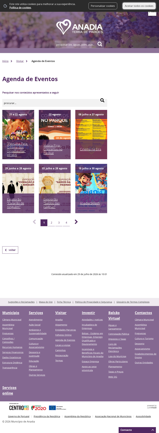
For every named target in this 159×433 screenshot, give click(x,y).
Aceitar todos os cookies (139, 6)
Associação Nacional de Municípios (113, 416)
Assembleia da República (77, 416)
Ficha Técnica (64, 301)
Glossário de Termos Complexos (133, 301)
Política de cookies (20, 7)
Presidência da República (47, 416)
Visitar (20, 61)
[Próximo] (74, 222)
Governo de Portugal (18, 416)
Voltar (12, 250)
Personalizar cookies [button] (103, 6)
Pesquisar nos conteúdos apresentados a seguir (30, 92)
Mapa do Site (46, 301)
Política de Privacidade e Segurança (93, 301)
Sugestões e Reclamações (21, 301)
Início (5, 61)
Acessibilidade (143, 416)
